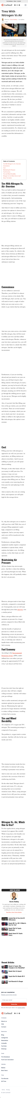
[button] (25, 5)
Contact (19, 1)
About (15, 1)
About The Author (7, 178)
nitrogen (20, 609)
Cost (4, 167)
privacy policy (21, 1007)
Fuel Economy (6, 172)
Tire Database (9, 1)
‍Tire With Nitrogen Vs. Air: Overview (12, 163)
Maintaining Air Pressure (9, 169)
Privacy (8, 1089)
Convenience (6, 165)
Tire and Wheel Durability (9, 174)
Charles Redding (13, 19)
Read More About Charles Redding (14, 912)
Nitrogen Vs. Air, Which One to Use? (12, 176)
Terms (3, 1089)
